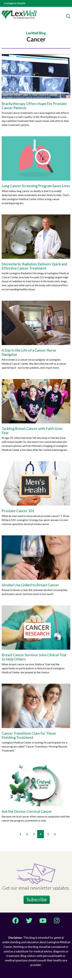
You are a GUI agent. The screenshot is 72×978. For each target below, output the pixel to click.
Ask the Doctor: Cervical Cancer (27, 811)
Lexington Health (14, 3)
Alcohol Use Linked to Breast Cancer (30, 585)
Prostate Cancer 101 (18, 511)
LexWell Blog (36, 33)
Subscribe (36, 899)
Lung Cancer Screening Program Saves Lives (36, 186)
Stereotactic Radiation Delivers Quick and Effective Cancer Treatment (34, 266)
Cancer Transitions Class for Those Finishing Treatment (29, 735)
